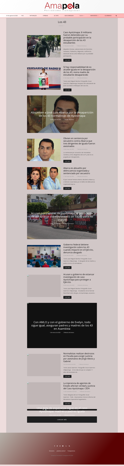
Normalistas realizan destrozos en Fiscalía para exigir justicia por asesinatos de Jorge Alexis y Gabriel (79, 357)
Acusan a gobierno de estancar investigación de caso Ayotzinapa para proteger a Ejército (78, 278)
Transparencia (71, 451)
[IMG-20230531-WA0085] (44, 78)
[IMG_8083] (44, 286)
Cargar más (62, 419)
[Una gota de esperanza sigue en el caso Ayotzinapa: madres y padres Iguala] (62, 410)
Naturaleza (33, 15)
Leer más (67, 60)
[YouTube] (62, 446)
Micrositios (94, 15)
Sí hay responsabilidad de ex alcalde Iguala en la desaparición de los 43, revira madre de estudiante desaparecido (79, 71)
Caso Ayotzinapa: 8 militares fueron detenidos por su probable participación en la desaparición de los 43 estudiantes (77, 37)
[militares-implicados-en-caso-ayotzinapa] (44, 46)
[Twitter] (57, 446)
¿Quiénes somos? (60, 451)
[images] (44, 150)
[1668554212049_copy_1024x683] (44, 393)
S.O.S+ (81, 15)
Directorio (51, 451)
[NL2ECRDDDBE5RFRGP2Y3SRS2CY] (44, 178)
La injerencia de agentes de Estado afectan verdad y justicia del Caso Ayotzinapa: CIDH (79, 386)
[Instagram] (60, 446)
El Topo (56, 15)
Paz (23, 15)
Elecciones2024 (69, 15)
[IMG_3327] (44, 256)
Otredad (45, 15)
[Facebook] (54, 446)
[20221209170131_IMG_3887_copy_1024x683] (44, 365)
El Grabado (108, 15)
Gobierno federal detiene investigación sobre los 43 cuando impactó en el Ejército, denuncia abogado (78, 248)
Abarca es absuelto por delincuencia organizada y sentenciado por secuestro (76, 171)
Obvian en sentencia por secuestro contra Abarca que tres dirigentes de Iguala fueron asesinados (79, 142)
